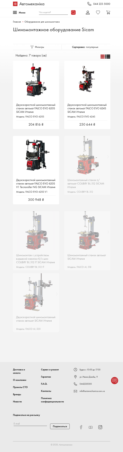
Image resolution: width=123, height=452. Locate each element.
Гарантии (46, 376)
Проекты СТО (20, 387)
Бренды (17, 394)
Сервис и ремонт (50, 369)
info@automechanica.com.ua (92, 391)
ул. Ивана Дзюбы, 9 (89, 376)
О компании (19, 380)
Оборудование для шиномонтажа (42, 21)
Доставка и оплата (19, 371)
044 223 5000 (101, 4)
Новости (17, 401)
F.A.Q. (44, 383)
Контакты (46, 391)
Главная (17, 21)
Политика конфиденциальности (52, 399)
